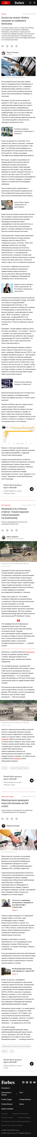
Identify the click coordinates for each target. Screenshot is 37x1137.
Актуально (5, 1088)
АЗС (11, 1051)
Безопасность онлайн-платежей (11, 1125)
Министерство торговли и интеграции (16, 1046)
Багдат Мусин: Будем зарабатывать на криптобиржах (21, 204)
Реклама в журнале (24, 1117)
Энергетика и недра (7, 796)
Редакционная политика (20, 1114)
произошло (30, 652)
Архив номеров (7, 1109)
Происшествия (6, 505)
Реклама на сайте (7, 1117)
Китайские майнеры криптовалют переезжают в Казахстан (24, 131)
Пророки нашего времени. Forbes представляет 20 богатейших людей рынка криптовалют (23, 287)
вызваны (17, 758)
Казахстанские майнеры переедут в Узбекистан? (23, 383)
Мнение (3, 14)
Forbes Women (7, 1104)
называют (5, 739)
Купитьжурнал (6, 3)
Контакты (4, 1114)
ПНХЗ (4, 1051)
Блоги (21, 1104)
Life (20, 1092)
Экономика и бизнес (6, 1094)
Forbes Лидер (6, 1099)
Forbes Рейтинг (25, 1099)
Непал (4, 768)
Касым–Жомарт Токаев (19, 768)
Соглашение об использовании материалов (15, 1121)
